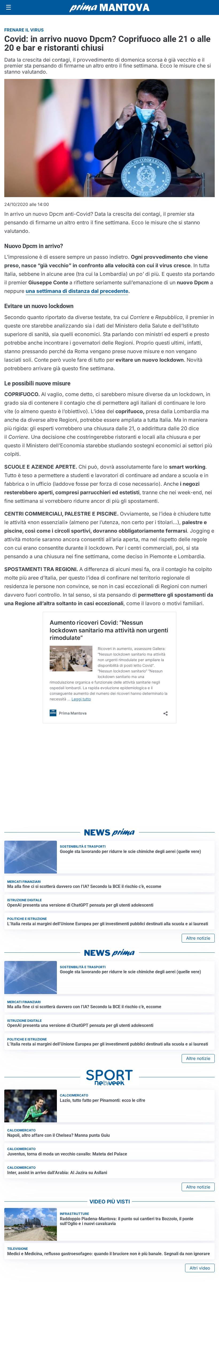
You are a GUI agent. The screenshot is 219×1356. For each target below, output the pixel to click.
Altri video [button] (200, 1268)
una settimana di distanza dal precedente (77, 291)
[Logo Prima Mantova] (109, 7)
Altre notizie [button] (198, 938)
